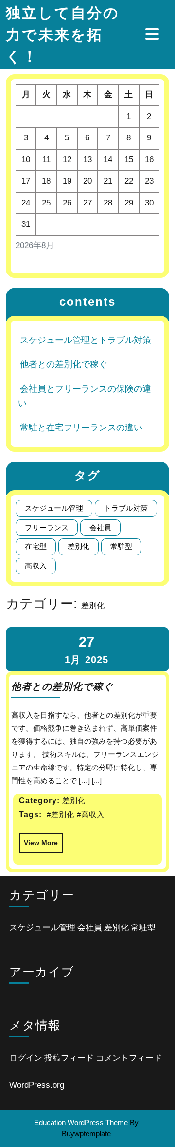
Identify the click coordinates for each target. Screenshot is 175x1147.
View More (38, 840)
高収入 (36, 566)
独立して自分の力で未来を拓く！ (63, 35)
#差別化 (60, 814)
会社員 (100, 527)
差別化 (78, 546)
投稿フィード (69, 1057)
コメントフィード (129, 1057)
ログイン (25, 1057)
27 (86, 642)
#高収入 (91, 814)
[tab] (153, 34)
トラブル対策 (126, 508)
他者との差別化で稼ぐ (63, 364)
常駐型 (121, 546)
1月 (73, 659)
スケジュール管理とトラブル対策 (85, 340)
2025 (96, 659)
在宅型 (36, 546)
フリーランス (47, 527)
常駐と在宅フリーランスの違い (81, 427)
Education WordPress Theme (81, 1122)
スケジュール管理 (54, 508)
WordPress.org (36, 1085)
